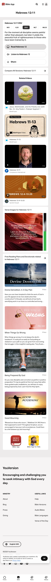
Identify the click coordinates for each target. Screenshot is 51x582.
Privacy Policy (16, 560)
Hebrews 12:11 (16, 170)
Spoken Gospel (14, 203)
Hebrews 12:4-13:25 (18, 200)
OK (44, 558)
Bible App (15, 447)
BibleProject (13, 111)
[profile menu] (44, 4)
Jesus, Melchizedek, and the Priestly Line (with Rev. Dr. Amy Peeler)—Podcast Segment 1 (27, 108)
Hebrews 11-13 (17, 139)
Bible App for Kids (33, 447)
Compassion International (17, 172)
